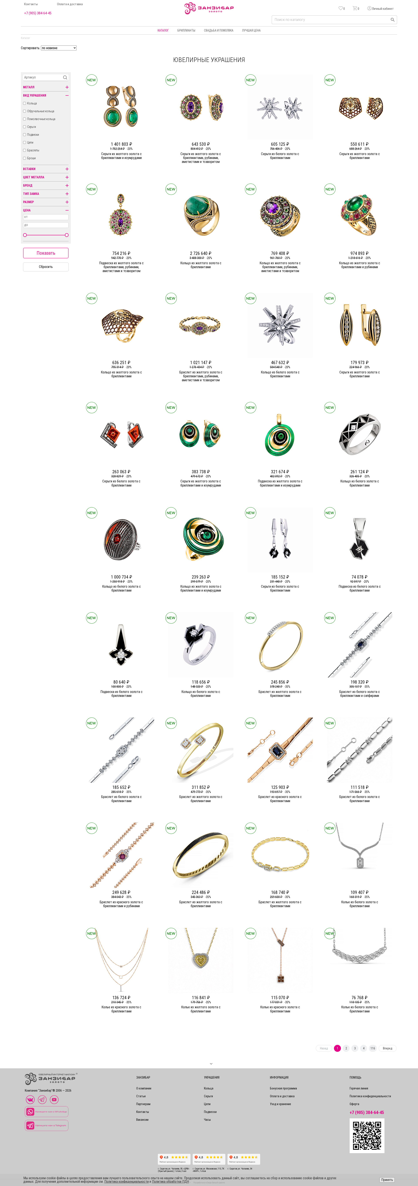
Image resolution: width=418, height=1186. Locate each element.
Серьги (31, 127)
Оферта (354, 1104)
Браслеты (33, 150)
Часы (207, 1119)
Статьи (141, 1096)
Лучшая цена (251, 30)
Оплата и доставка (70, 4)
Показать (46, 253)
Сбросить (46, 267)
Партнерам (143, 1104)
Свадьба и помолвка (218, 30)
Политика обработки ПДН (170, 1181)
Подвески (33, 134)
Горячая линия (359, 1088)
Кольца (32, 103)
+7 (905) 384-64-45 (37, 13)
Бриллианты (186, 30)
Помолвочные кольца (41, 119)
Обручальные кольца (40, 111)
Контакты (31, 4)
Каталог (163, 30)
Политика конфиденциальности (370, 1096)
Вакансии (142, 1119)
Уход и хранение (280, 1104)
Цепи (30, 142)
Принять (387, 1180)
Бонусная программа (283, 1088)
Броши (31, 158)
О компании (143, 1088)
